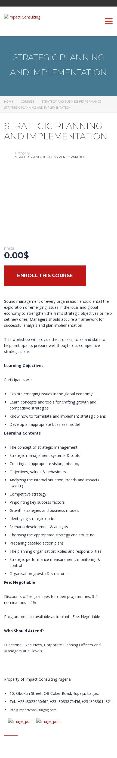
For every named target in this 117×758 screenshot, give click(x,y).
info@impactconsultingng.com (33, 710)
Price (9, 248)
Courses (27, 101)
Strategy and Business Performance (71, 101)
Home (8, 101)
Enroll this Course (45, 276)
